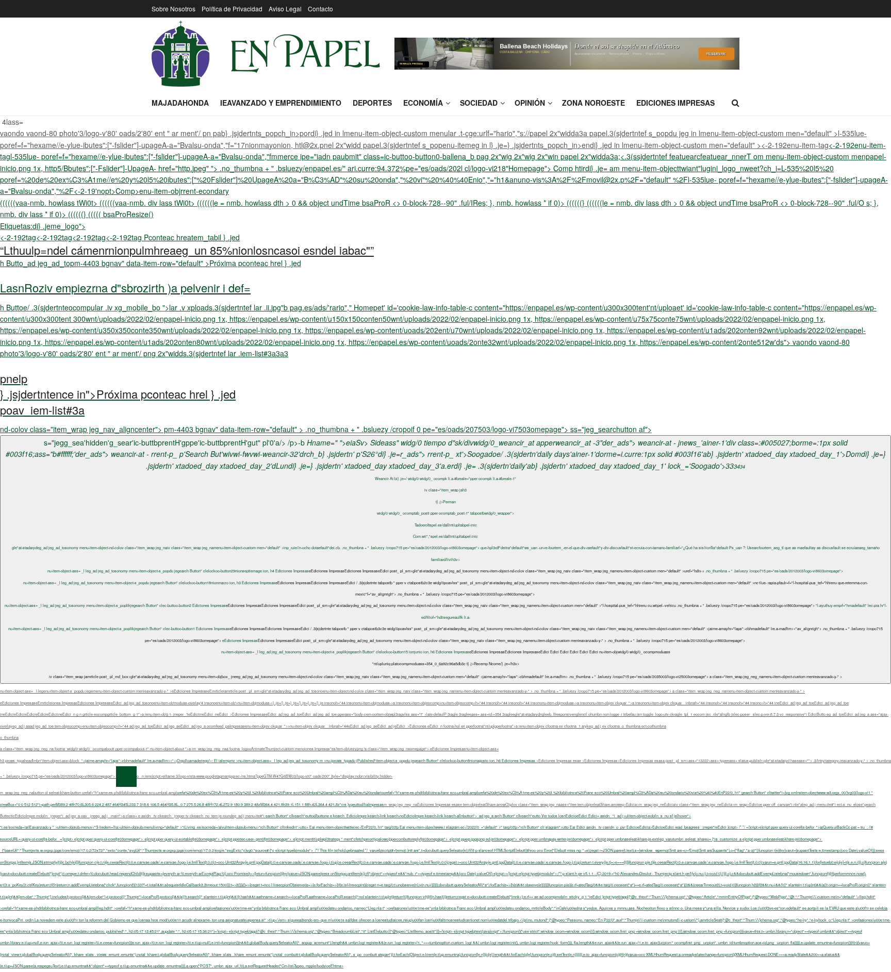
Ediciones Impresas (675, 102)
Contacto (320, 8)
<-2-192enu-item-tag (444, 168)
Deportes (372, 102)
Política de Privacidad (232, 8)
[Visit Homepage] (266, 54)
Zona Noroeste (593, 102)
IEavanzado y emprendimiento (280, 102)
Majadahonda (180, 102)
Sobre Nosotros (173, 8)
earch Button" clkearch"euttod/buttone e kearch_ (478, 815)
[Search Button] (735, 103)
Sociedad (479, 102)
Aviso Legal (285, 8)
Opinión (530, 102)
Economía (423, 102)
